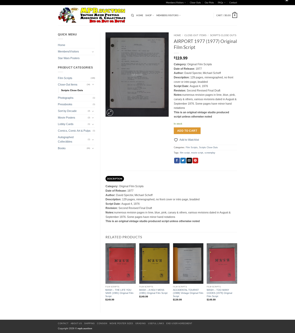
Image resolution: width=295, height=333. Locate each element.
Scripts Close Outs (72, 90)
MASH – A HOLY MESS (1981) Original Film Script (153, 292)
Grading (140, 323)
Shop (148, 15)
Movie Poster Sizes (121, 323)
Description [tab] (114, 178)
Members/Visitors (175, 2)
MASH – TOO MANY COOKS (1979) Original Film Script (219, 293)
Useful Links (156, 323)
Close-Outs (195, 2)
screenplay (210, 152)
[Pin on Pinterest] (195, 161)
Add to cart (187, 130)
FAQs (220, 2)
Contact (233, 2)
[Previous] (105, 275)
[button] (132, 15)
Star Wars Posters (69, 58)
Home (139, 15)
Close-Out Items (67, 84)
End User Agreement (179, 323)
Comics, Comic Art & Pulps (74, 130)
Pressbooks (65, 104)
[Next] (237, 275)
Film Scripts (65, 78)
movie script (197, 152)
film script (185, 152)
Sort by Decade (67, 111)
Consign (102, 323)
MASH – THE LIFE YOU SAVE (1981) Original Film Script (119, 293)
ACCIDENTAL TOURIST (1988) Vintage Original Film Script (188, 293)
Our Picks (209, 2)
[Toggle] (93, 52)
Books (62, 148)
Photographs (65, 97)
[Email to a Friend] (189, 161)
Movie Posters (66, 117)
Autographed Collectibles (66, 139)
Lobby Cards (65, 124)
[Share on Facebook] (177, 161)
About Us (76, 323)
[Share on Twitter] (183, 161)
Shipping (89, 323)
